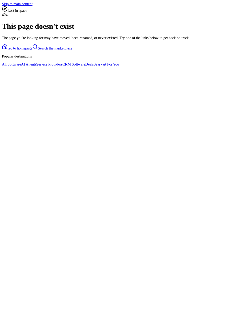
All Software (11, 64)
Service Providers (49, 64)
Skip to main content (17, 4)
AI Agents (28, 64)
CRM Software (73, 64)
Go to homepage (20, 48)
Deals (89, 64)
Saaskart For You (106, 64)
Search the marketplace (55, 48)
